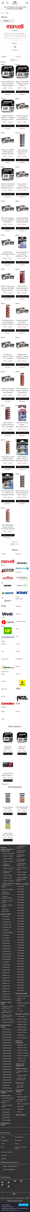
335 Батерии (20, 907)
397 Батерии (20, 987)
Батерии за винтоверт (8, 853)
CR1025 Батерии (6, 1032)
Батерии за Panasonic (23, 1055)
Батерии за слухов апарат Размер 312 (7, 1015)
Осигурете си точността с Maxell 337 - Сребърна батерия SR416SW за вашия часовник (7, 356)
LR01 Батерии (6, 964)
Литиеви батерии (5, 1095)
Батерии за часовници (22, 884)
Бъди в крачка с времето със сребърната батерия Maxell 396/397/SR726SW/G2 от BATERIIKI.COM (22, 186)
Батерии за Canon (22, 1050)
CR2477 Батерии (6, 1077)
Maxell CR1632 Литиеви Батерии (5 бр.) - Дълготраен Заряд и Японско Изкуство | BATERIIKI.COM (22, 288)
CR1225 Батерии (6, 1040)
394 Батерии (20, 979)
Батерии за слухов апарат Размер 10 (7, 1007)
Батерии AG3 (6, 978)
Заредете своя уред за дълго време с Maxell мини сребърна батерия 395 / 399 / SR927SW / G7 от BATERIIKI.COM (7, 390)
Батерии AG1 (6, 972)
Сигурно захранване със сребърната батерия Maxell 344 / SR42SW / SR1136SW (22, 118)
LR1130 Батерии (6, 954)
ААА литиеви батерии (6, 1101)
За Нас (3, 1143)
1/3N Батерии (6, 1085)
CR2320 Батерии (6, 1061)
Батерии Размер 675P (8, 1022)
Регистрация (18, 1140)
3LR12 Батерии (6, 999)
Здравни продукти (21, 1114)
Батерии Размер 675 (7, 1019)
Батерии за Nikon (22, 1047)
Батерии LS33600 (22, 1029)
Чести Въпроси (19, 1137)
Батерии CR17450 (22, 1037)
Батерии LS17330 (22, 1032)
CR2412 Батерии (6, 1069)
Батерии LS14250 (22, 1019)
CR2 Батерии (5, 1112)
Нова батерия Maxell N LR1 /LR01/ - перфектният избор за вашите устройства (22, 254)
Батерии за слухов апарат (6, 1003)
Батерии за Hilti (7, 878)
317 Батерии (20, 897)
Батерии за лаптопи (21, 1068)
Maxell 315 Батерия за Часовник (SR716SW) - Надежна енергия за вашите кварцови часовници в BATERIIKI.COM (7, 288)
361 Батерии (20, 929)
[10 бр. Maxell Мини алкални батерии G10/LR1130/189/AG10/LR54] (7, 311)
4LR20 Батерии (6, 946)
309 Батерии (20, 891)
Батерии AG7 (6, 988)
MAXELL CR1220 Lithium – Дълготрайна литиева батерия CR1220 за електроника (22, 425)
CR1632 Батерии (6, 1048)
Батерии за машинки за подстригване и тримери (8, 885)
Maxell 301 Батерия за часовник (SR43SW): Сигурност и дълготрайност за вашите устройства (7, 220)
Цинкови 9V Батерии (23, 1003)
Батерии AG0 (6, 970)
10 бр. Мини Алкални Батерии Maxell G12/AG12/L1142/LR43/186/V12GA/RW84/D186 (7, 458)
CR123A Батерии (6, 1082)
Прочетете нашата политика (15, 1200)
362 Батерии (20, 931)
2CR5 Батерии (6, 1114)
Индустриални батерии (22, 1014)
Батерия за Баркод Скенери (7, 905)
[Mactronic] (7, 600)
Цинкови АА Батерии (23, 996)
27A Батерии (5, 962)
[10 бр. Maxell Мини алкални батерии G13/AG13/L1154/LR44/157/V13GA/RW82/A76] (7, 515)
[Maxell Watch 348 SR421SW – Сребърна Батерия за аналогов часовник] (7, 106)
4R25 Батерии (21, 1035)
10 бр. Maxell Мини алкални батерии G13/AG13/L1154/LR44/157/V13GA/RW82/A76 (7, 527)
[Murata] (7, 578)
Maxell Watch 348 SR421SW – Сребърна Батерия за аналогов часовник (7, 118)
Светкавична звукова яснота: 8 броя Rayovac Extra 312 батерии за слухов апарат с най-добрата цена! (8, 808)
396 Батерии (20, 985)
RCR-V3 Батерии (21, 872)
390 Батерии (20, 969)
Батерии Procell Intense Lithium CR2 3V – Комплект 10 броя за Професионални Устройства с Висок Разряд (8, 774)
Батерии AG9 (6, 991)
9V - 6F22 (20, 1011)
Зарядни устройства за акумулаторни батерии (22, 879)
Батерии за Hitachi (8, 880)
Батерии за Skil (7, 875)
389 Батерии (20, 966)
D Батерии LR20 (6, 927)
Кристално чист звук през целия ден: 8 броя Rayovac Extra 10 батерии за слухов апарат (8, 834)
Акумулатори (19, 1082)
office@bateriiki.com (12, 1166)
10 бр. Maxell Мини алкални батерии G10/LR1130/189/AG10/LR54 (7, 322)
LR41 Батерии (6, 940)
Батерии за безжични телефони (7, 1091)
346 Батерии (20, 918)
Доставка (3, 1158)
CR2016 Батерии (6, 1053)
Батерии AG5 (6, 983)
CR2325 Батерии (6, 1064)
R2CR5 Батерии (21, 875)
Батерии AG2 (6, 975)
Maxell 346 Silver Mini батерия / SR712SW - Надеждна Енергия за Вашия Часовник (7, 186)
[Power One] (22, 585)
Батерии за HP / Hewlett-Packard (21, 1079)
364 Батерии (20, 934)
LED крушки (20, 1109)
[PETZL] (22, 698)
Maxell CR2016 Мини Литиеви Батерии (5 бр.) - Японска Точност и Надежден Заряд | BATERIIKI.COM (22, 493)
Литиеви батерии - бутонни (6, 1025)
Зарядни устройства (22, 1096)
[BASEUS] (22, 683)
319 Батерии (20, 899)
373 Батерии (20, 947)
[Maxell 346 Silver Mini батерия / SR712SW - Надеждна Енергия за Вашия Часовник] (7, 174)
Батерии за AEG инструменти (7, 871)
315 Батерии (20, 894)
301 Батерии (20, 886)
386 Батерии (20, 963)
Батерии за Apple (22, 1075)
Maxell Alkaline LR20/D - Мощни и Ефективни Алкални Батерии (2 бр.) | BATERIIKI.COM (22, 459)
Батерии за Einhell (8, 868)
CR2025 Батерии (6, 1056)
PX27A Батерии (6, 959)
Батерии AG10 (6, 994)
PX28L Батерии (6, 1120)
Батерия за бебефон (7, 889)
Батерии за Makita (8, 856)
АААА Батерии (6, 922)
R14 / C (19, 1008)
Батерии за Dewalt (8, 861)
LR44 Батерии (6, 948)
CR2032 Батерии (6, 1058)
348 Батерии (20, 921)
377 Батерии (20, 953)
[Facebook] (3, 1173)
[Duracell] (22, 563)
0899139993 (11, 1169)
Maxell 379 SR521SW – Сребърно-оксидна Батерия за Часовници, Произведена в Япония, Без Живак (22, 84)
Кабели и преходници (23, 1103)
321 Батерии (20, 902)
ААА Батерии (6, 919)
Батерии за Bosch (8, 858)
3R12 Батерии (21, 1005)
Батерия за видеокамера (19, 1041)
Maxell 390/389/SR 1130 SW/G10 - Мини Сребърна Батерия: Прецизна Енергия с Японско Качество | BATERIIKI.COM (22, 220)
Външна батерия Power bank (21, 1100)
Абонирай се (5, 784)
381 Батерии (20, 958)
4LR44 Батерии (6, 951)
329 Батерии (20, 905)
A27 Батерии (5, 935)
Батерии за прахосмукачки (6, 892)
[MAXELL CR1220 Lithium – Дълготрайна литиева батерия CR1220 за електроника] (22, 413)
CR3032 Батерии (6, 1080)
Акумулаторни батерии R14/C (20, 864)
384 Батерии (20, 961)
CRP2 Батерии (6, 1117)
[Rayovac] (7, 585)
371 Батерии (20, 945)
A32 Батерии (5, 938)
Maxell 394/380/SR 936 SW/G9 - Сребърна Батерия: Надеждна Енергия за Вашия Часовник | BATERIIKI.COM (22, 322)
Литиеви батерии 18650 (7, 1106)
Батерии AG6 (6, 986)
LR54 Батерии (6, 967)
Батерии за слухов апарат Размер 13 (7, 1011)
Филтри (19, 1111)
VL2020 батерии (6, 1088)
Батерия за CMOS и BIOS (22, 1072)
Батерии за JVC (21, 1058)
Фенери (19, 1094)
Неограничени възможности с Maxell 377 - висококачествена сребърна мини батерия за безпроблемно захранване (7, 254)
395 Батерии (20, 982)
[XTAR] (22, 593)
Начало (3, 1137)
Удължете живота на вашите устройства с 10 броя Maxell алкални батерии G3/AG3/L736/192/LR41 (22, 390)
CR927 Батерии (6, 1029)
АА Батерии (5, 916)
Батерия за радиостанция (5, 910)
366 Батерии (20, 939)
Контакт (17, 1143)
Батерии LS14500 (22, 1021)
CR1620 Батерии (6, 1045)
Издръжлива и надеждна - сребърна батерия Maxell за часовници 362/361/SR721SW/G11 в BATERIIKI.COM (22, 356)
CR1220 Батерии (6, 1037)
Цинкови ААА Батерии (20, 999)
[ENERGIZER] (7, 570)
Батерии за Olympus (22, 1053)
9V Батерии (5, 930)
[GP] (7, 630)
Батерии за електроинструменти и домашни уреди (7, 849)
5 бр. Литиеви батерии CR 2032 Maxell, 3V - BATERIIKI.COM (22, 152)
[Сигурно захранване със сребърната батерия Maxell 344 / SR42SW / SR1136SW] (22, 106)
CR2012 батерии (6, 1050)
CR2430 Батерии (6, 1072)
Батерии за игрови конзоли (7, 901)
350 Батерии (20, 923)
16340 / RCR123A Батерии (21, 868)
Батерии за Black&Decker (6, 864)
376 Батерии (20, 950)
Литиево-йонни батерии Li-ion (20, 1064)
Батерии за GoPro (22, 1045)
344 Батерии (20, 915)
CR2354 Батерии (6, 1066)
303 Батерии (20, 889)
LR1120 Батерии (6, 956)
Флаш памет (20, 1106)
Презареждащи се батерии (6, 1124)
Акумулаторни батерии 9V (20, 855)
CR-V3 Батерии (21, 1061)
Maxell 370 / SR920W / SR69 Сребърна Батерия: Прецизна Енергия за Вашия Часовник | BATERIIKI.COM (7, 152)
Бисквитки (4, 1155)
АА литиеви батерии (8, 1098)
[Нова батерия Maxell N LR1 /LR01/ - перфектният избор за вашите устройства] (22, 242)
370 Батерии (20, 942)
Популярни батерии (21, 993)
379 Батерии (20, 955)
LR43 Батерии (6, 943)
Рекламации (4, 1140)
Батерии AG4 (6, 980)
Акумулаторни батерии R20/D (20, 860)
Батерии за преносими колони (7, 897)
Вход (2, 1147)
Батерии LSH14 (21, 1027)
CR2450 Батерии (6, 1074)
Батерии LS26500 (22, 1024)
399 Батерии (20, 990)
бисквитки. (18, 1210)
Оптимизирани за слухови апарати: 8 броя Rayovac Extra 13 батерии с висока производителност (22, 808)
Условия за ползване (6, 1152)
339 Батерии (20, 910)
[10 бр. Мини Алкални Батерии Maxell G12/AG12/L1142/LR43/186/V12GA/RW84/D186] (7, 447)
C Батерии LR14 (6, 924)
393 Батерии (20, 977)
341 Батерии (20, 913)
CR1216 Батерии (6, 1034)
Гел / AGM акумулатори (19, 1086)
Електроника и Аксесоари (20, 1090)
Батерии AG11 (6, 996)
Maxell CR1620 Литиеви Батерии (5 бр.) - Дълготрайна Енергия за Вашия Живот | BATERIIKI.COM (8, 425)
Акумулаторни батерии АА (20, 847)
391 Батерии (20, 971)
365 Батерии (20, 937)
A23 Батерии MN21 (7, 932)
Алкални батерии (6, 914)
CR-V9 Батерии (6, 1109)
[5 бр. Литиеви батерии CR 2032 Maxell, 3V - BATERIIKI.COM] (22, 140)
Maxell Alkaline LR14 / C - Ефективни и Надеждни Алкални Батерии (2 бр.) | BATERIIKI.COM (7, 493)
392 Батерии (20, 974)
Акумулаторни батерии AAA (20, 851)
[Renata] (22, 578)
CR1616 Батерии (6, 1042)
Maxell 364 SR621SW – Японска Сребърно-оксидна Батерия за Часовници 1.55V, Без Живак (7, 84)
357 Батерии (20, 926)
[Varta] (7, 593)
